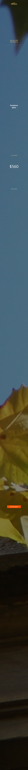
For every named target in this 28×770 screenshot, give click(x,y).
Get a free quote (14, 506)
